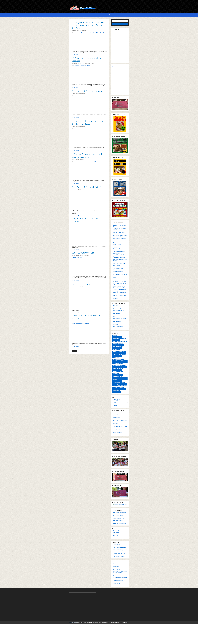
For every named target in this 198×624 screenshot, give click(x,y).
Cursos (97, 14)
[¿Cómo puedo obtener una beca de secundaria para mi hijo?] (89, 170)
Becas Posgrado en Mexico (118, 344)
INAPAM (74, 30)
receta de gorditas (123, 384)
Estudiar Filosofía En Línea (118, 271)
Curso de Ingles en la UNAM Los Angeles (119, 361)
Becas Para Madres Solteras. (118, 521)
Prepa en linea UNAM (117, 321)
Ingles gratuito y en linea (117, 374)
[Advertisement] (120, 46)
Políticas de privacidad (117, 432)
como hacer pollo (116, 349)
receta (123, 382)
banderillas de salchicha (117, 336)
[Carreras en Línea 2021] (89, 297)
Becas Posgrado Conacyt (118, 343)
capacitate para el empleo (118, 346)
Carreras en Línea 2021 (82, 284)
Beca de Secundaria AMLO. (118, 517)
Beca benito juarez (121, 338)
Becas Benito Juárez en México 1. (87, 187)
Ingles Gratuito (115, 373)
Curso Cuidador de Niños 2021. (119, 251)
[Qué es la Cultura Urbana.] (89, 266)
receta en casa (124, 385)
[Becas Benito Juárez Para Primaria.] (89, 104)
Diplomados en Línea (117, 316)
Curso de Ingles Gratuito (117, 363)
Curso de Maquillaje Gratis (118, 326)
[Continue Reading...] (75, 54)
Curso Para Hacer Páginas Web (119, 287)
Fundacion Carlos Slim (117, 370)
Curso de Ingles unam (117, 366)
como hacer (119, 348)
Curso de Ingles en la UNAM (118, 359)
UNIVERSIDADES (116, 390)
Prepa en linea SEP (116, 313)
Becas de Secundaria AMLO (118, 310)
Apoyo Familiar (116, 415)
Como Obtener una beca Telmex (119, 351)
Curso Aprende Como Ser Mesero (119, 286)
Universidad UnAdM (116, 392)
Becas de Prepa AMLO (117, 311)
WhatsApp (115, 434)
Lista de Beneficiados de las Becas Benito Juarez (119, 379)
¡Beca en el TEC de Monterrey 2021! (120, 295)
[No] (196, 622)
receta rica (115, 388)
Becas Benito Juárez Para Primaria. (87, 91)
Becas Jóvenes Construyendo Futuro (120, 341)
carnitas (114, 348)
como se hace (122, 352)
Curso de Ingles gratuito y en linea (119, 365)
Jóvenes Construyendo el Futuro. (119, 315)
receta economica (116, 385)
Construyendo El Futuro (117, 356)
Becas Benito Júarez (107, 14)
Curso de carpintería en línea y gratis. (120, 549)
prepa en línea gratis (117, 382)
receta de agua (116, 384)
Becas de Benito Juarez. (117, 513)
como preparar (115, 352)
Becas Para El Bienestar (117, 323)
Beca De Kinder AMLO (117, 307)
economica (124, 366)
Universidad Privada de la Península (120, 266)
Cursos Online (71, 1)
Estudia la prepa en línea (117, 368)
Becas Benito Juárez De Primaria (119, 318)
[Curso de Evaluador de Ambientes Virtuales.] (89, 332)
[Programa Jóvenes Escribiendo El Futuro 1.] (89, 235)
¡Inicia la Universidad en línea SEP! (119, 281)
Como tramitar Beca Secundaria (119, 354)
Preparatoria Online (75, 14)
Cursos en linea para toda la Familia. (120, 426)
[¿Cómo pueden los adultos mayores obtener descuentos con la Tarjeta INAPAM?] (89, 41)
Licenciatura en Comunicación (119, 257)
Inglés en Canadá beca (117, 376)
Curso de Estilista (116, 265)
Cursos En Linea (76, 255)
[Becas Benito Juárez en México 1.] (89, 200)
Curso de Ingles (116, 357)
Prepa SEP (91, 1)
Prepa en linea (118, 380)
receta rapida (120, 387)
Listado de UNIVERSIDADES (78, 63)
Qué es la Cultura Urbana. (83, 252)
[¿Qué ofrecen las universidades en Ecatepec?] (89, 74)
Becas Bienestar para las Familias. (119, 512)
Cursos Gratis (115, 428)
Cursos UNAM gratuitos (117, 324)
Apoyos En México (116, 417)
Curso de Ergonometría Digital (119, 263)
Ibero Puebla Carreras (117, 272)
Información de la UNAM (117, 371)
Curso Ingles (96, 1)
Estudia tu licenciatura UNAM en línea (120, 274)
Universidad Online (87, 14)
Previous (74, 350)
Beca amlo (115, 338)
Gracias (126, 622)
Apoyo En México (85, 1)
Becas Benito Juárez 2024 (118, 418)
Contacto (117, 14)
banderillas (115, 335)
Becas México (115, 423)
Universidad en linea (122, 388)
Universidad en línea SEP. (118, 520)
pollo (114, 380)
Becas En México (78, 1)
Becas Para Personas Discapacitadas (120, 327)
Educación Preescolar (117, 253)
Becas (74, 93)
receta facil (115, 387)
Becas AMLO (78, 189)
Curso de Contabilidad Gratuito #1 (119, 289)
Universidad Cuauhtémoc (118, 262)
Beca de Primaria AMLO (117, 308)
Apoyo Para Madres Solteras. (118, 518)
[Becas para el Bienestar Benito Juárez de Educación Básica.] (89, 137)
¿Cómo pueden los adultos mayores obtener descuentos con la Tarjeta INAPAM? (88, 25)
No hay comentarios (82, 30)
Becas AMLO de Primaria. (118, 515)
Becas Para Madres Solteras (118, 319)
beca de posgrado (116, 340)
